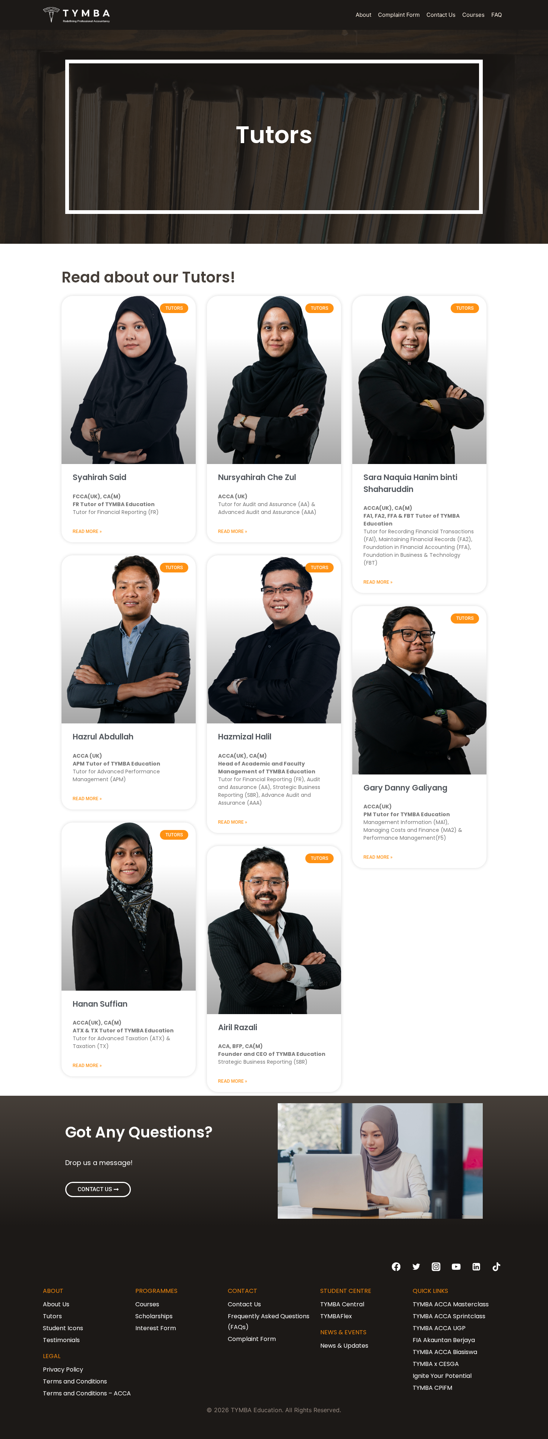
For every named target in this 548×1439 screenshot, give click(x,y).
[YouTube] (456, 1267)
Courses (473, 14)
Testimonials (61, 1340)
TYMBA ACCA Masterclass (451, 1304)
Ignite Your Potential (442, 1376)
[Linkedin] (476, 1267)
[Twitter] (416, 1267)
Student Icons (63, 1328)
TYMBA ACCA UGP (439, 1328)
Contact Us (441, 14)
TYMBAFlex (336, 1316)
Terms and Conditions (75, 1381)
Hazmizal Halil (244, 736)
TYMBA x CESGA (436, 1364)
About (363, 14)
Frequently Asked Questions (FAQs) (268, 1321)
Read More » (87, 531)
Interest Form (155, 1328)
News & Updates (344, 1345)
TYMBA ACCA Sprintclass (449, 1316)
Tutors (52, 1316)
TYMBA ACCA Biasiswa (445, 1352)
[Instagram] (436, 1267)
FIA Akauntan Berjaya (444, 1340)
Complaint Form (399, 14)
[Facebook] (396, 1267)
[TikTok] (496, 1267)
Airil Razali (237, 1027)
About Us (56, 1304)
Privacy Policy (63, 1369)
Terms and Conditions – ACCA (87, 1393)
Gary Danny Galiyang (405, 787)
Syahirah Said (99, 477)
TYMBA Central (342, 1304)
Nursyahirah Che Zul (257, 477)
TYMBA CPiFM (432, 1387)
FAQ (496, 14)
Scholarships (154, 1316)
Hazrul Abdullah (103, 736)
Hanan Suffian (100, 1003)
